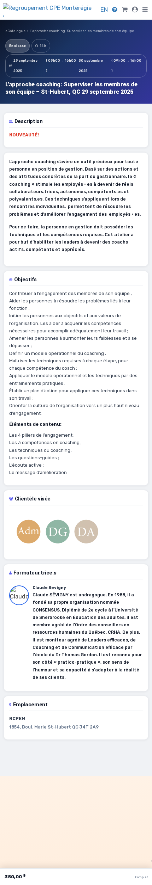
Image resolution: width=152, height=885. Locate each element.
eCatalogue (15, 31)
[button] (145, 10)
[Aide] (114, 9)
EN (104, 9)
